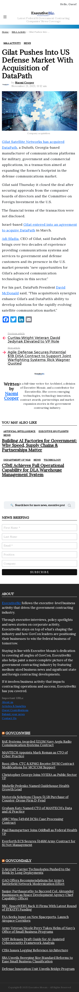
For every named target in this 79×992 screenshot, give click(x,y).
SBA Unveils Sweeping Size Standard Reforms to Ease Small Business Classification (37, 959)
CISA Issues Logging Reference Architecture (35, 950)
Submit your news (13, 714)
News (7, 435)
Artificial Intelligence (19, 431)
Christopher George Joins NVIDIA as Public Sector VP (39, 776)
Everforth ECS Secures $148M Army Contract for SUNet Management (38, 843)
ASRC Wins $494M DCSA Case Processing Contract (32, 820)
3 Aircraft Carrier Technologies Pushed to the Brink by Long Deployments (36, 871)
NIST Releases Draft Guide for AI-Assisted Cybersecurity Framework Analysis (33, 940)
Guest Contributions (15, 710)
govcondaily (18, 860)
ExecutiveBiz (11, 603)
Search (69, 506)
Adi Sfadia (10, 238)
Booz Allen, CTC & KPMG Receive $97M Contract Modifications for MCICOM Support (38, 765)
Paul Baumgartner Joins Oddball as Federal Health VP (39, 831)
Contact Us (9, 718)
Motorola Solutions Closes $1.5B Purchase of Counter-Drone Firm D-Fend (35, 798)
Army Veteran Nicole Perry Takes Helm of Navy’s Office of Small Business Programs (38, 929)
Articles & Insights (14, 706)
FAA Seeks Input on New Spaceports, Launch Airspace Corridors (35, 918)
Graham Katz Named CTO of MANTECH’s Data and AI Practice (37, 809)
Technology (52, 459)
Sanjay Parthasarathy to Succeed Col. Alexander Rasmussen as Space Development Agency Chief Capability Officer (38, 894)
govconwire (18, 733)
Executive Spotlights (53, 431)
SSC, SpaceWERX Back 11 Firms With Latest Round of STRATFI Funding (39, 907)
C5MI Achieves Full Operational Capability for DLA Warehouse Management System (33, 470)
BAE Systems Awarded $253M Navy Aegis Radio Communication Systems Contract (37, 743)
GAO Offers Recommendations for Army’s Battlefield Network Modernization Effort (33, 882)
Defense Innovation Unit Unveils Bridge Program (38, 969)
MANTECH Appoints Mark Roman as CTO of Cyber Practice (35, 754)
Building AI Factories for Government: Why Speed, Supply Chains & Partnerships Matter (39, 445)
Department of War (16, 459)
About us (7, 702)
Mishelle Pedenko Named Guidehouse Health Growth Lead (35, 787)
